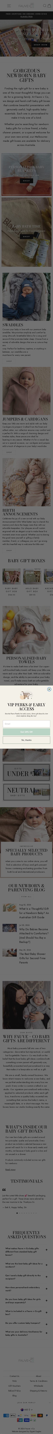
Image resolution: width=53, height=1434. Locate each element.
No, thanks (26, 740)
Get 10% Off (26, 732)
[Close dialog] (49, 689)
